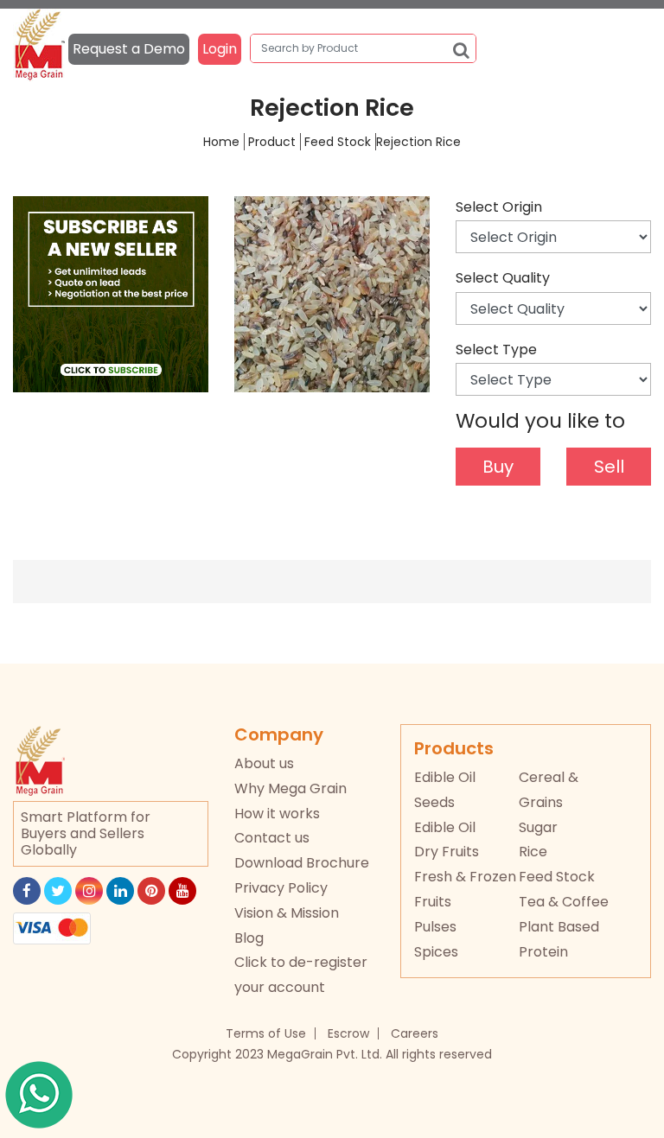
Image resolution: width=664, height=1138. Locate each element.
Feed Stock (337, 141)
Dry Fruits (446, 851)
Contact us (272, 838)
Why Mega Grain (290, 788)
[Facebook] (27, 891)
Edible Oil (445, 827)
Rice (533, 851)
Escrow (348, 1033)
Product (272, 141)
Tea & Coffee (564, 902)
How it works (277, 813)
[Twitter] (58, 891)
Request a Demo (129, 49)
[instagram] (89, 891)
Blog (249, 938)
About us (264, 763)
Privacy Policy (281, 888)
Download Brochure (301, 863)
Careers (414, 1033)
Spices (436, 952)
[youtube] (182, 891)
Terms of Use (266, 1033)
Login (219, 49)
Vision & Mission (286, 913)
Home (221, 141)
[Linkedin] (120, 891)
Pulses (435, 927)
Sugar (538, 827)
